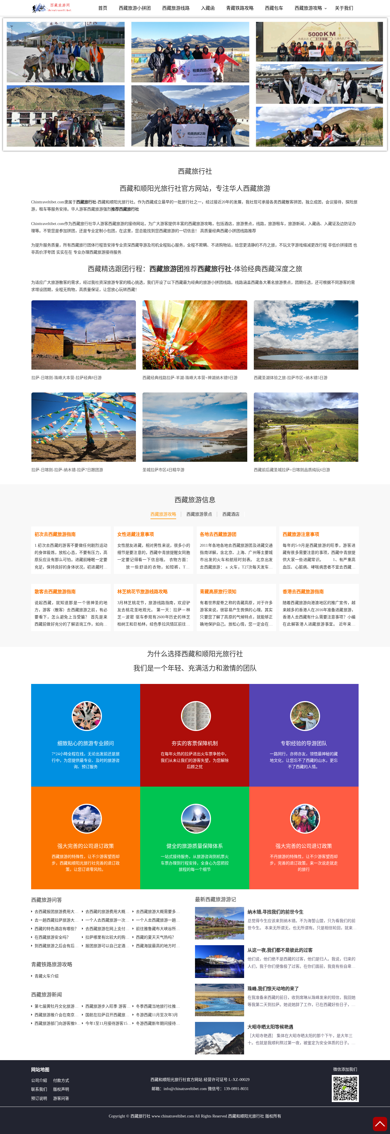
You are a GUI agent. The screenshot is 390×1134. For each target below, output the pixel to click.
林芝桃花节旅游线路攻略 (142, 591)
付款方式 (61, 1080)
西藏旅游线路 (176, 8)
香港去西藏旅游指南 (303, 591)
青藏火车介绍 (47, 976)
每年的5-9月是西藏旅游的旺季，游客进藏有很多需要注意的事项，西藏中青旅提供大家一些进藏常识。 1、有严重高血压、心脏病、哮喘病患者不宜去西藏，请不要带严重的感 (319, 559)
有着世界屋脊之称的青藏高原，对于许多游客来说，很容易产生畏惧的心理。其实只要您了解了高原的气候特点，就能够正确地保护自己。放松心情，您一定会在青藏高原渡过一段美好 (236, 617)
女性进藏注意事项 (135, 534)
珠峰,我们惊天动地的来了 (273, 988)
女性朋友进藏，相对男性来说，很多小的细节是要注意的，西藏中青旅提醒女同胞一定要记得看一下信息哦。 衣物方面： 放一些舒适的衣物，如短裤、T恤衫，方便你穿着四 (153, 559)
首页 (102, 8)
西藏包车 (274, 8)
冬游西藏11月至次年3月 (157, 1015)
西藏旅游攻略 (308, 8)
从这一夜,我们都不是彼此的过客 (280, 950)
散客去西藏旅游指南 (55, 591)
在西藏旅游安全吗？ (53, 937)
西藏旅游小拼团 (135, 8)
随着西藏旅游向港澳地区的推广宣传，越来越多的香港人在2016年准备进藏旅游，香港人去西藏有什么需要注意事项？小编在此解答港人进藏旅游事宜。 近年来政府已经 (319, 617)
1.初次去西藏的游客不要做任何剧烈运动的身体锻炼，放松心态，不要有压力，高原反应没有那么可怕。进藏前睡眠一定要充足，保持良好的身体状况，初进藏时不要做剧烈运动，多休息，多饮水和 (71, 559)
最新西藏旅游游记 (215, 899)
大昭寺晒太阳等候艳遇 (270, 1026)
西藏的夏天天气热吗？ (156, 937)
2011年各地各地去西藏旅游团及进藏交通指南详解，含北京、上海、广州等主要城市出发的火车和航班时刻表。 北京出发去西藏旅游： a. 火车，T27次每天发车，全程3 (236, 559)
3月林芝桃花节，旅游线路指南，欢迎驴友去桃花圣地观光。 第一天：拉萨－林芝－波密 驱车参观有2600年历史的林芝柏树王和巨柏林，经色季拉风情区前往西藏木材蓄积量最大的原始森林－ (153, 617)
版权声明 (61, 1089)
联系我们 (39, 1089)
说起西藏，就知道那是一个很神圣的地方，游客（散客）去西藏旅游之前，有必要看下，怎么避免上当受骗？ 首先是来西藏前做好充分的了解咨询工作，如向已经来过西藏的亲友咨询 (71, 617)
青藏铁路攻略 (240, 8)
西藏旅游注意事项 (301, 534)
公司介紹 (39, 1080)
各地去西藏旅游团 (218, 534)
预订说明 (39, 1098)
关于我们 (344, 8)
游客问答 (61, 1098)
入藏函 (208, 8)
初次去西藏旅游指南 (55, 534)
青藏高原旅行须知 (218, 591)
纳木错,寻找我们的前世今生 (275, 912)
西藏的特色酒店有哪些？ (57, 929)
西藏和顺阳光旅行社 (168, 1080)
